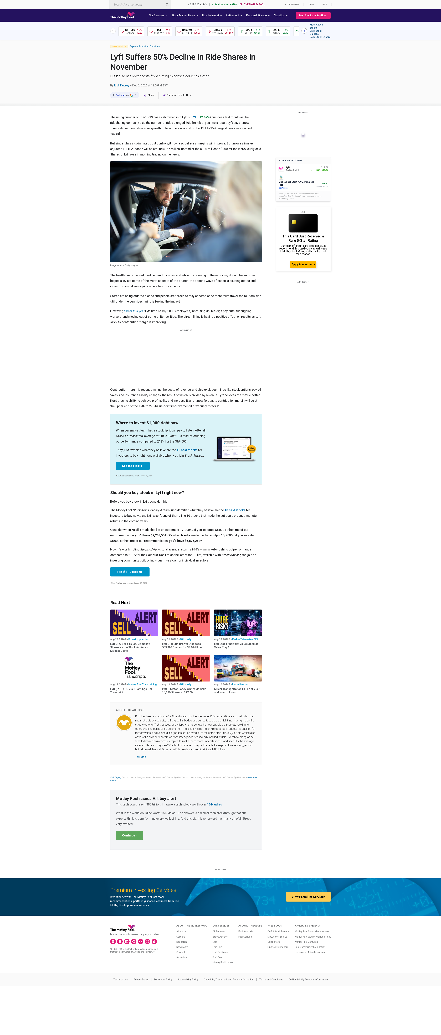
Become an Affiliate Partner (310, 952)
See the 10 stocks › (129, 572)
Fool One (217, 957)
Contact (180, 952)
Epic (215, 941)
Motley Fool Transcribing (142, 684)
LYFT (195, 117)
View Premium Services (308, 897)
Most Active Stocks (316, 26)
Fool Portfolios (220, 952)
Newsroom (182, 947)
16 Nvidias (214, 804)
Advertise (181, 957)
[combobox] (140, 4)
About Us (181, 931)
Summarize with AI (177, 95)
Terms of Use (120, 979)
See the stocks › (132, 465)
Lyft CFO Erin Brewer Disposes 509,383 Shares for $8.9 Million (182, 645)
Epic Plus (217, 947)
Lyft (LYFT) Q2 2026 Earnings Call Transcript (131, 690)
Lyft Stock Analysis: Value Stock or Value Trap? (236, 645)
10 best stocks (187, 450)
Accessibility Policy (188, 979)
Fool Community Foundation (310, 947)
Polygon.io (150, 952)
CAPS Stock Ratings (278, 931)
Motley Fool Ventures (306, 941)
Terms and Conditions (271, 979)
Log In (311, 4)
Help (324, 4)
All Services (219, 931)
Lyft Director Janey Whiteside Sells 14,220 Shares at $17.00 (184, 690)
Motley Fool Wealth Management (313, 936)
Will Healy (185, 639)
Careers (180, 936)
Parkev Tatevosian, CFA (245, 639)
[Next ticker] (304, 31)
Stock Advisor (220, 936)
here (188, 745)
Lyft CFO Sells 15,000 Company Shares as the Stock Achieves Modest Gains (130, 647)
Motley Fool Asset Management (312, 931)
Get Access (283, 188)
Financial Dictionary (278, 947)
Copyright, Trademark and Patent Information (229, 979)
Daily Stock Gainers (316, 32)
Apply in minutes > (303, 264)
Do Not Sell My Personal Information (308, 979)
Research (181, 941)
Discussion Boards (277, 936)
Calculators (274, 941)
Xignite (136, 952)
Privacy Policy (141, 979)
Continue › (129, 835)
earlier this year (134, 311)
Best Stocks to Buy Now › (313, 15)
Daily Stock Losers (320, 37)
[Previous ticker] (113, 31)
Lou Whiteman (240, 684)
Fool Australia (245, 931)
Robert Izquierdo (138, 639)
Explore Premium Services (145, 46)
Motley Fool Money (223, 962)
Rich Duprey (121, 85)
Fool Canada (245, 936)
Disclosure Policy (163, 979)
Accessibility (292, 4)
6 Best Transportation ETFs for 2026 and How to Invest (237, 690)
